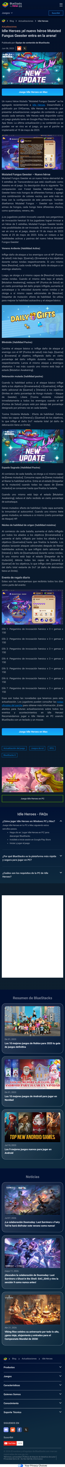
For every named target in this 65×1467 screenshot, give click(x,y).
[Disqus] (32, 936)
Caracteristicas (12, 1385)
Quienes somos (12, 1394)
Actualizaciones (25, 21)
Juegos (8, 1376)
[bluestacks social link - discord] (6, 1429)
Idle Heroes (43, 21)
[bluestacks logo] (12, 5)
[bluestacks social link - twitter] (26, 1429)
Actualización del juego (14, 748)
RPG (52, 748)
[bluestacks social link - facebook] (19, 1429)
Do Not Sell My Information (32, 1459)
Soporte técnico (12, 1412)
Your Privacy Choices (36, 1465)
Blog (12, 21)
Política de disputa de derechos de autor (39, 1457)
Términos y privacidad (13, 1457)
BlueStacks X (9, 755)
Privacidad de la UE (12, 1459)
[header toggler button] (61, 4)
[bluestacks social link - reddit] (12, 1429)
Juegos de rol (37, 748)
